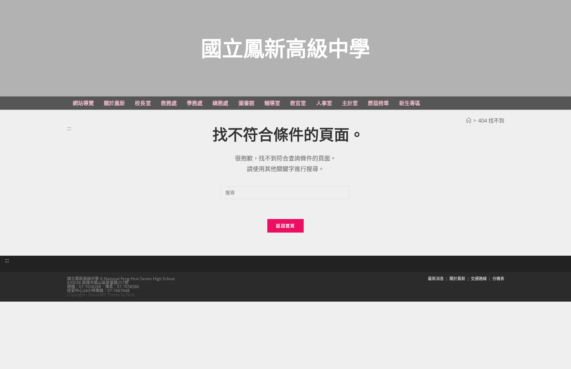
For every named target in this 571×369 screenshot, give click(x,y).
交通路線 (479, 278)
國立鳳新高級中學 (285, 48)
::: (64, 101)
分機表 (498, 278)
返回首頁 (285, 226)
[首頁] (468, 120)
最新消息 (436, 278)
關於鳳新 (457, 278)
